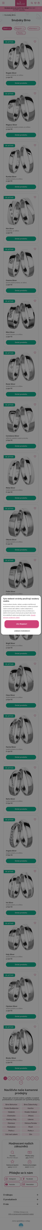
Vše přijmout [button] (21, 624)
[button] (21, 631)
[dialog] (21, 615)
